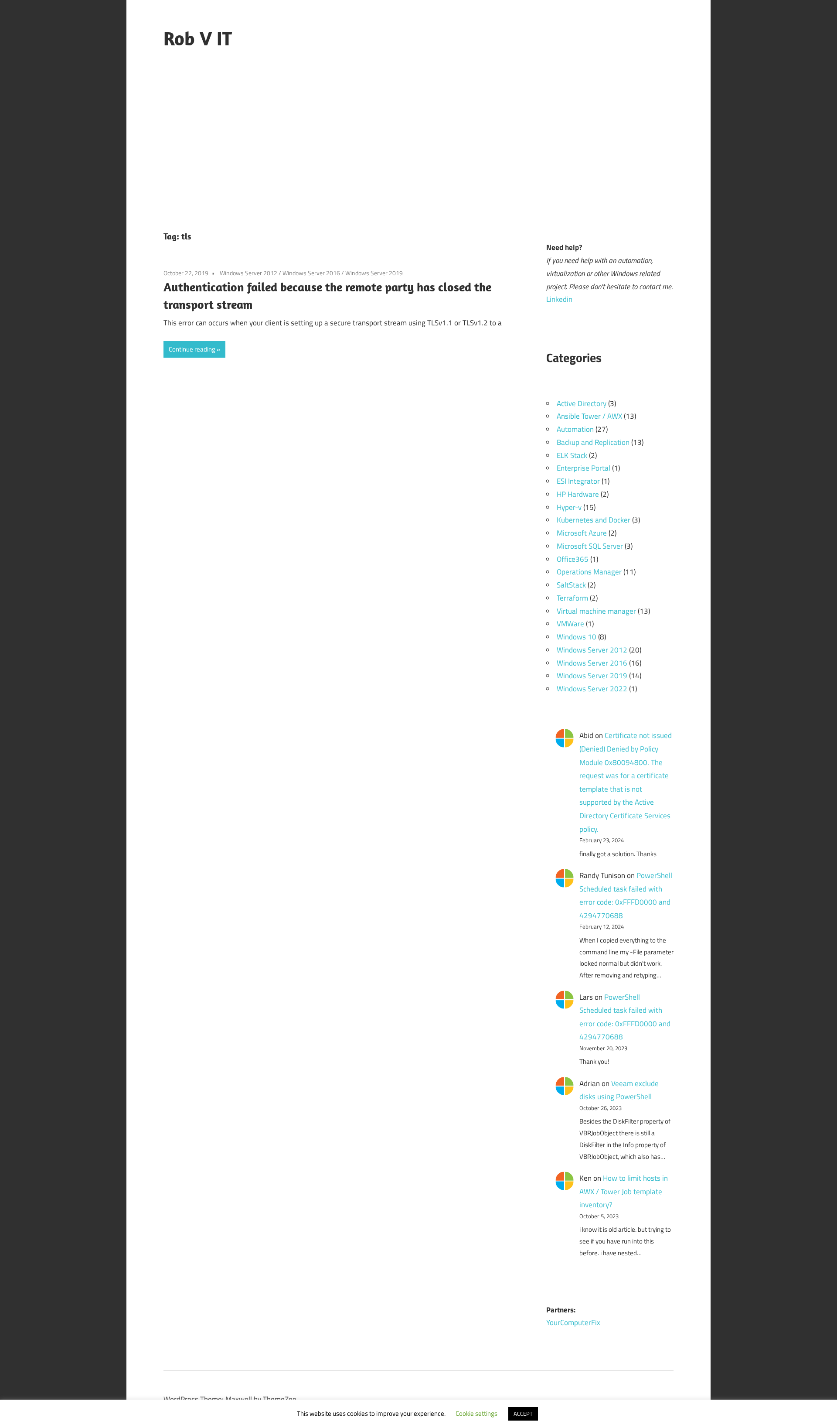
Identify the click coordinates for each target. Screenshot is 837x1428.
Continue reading (192, 349)
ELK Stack (572, 455)
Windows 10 (576, 636)
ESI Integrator (578, 481)
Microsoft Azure (582, 533)
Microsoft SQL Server (590, 546)
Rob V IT (197, 38)
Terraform (572, 598)
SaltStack (571, 585)
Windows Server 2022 (592, 688)
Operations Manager (589, 571)
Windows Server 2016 (311, 272)
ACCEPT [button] (523, 1413)
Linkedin (559, 299)
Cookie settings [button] (476, 1413)
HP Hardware (578, 494)
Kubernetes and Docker (593, 520)
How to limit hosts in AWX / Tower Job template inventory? (623, 1191)
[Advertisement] (418, 143)
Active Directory (581, 403)
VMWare (570, 623)
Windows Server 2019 (374, 272)
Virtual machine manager (596, 611)
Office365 (573, 559)
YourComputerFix (573, 1322)
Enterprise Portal (583, 468)
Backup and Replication (593, 442)
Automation (575, 429)
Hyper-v (569, 507)
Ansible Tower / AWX (589, 416)
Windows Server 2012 (248, 272)
